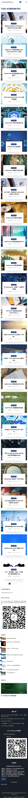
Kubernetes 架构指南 (14, 147)
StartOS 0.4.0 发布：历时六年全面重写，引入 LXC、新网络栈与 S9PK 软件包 (14, 715)
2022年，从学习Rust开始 (12, 648)
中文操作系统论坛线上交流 (6, 592)
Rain (10, 30)
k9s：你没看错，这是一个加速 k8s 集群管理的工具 (14, 573)
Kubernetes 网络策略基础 (14, 265)
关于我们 (5, 797)
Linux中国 (14, 23)
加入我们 (10, 797)
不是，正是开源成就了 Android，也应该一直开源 (13, 771)
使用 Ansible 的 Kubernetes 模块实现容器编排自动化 (14, 454)
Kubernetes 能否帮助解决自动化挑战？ (14, 74)
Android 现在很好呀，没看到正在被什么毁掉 (12, 773)
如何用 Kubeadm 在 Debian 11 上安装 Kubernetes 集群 (14, 27)
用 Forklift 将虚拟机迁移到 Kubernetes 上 (14, 312)
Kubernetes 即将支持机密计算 (14, 123)
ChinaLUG (22, 797)
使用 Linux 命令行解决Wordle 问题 (15, 655)
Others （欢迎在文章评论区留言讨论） (11, 776)
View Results (14, 782)
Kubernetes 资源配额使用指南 (14, 408)
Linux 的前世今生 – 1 (11, 672)
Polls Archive (4, 784)
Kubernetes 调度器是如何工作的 (14, 384)
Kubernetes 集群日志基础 (14, 218)
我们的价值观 (16, 797)
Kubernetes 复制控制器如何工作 (14, 242)
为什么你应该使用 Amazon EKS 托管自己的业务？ (14, 502)
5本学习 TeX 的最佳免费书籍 (13, 665)
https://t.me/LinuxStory (9, 734)
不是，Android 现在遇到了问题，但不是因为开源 (13, 774)
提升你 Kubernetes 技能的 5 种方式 (14, 549)
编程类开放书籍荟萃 (11, 638)
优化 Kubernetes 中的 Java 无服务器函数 (14, 98)
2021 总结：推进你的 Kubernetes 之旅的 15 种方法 (14, 193)
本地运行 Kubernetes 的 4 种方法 (14, 430)
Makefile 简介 (10, 661)
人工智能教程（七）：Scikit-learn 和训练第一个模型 (12, 723)
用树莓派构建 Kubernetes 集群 (14, 526)
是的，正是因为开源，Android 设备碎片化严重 (13, 768)
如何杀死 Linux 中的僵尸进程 (13, 642)
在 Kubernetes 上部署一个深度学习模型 (14, 288)
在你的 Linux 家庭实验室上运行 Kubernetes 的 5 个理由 (14, 51)
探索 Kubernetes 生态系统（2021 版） (14, 335)
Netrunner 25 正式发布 (6, 721)
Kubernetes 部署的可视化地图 (14, 170)
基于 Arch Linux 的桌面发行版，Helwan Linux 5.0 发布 (13, 718)
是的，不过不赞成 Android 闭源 (10, 770)
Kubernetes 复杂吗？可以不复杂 (14, 479)
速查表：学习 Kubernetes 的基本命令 (14, 359)
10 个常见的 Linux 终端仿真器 (8, 695)
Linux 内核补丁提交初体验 (13, 669)
